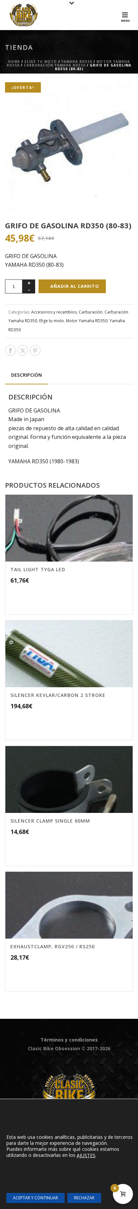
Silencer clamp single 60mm (50, 821)
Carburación (90, 312)
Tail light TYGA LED (37, 569)
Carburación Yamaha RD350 (54, 65)
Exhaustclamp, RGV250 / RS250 (52, 946)
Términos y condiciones (69, 1040)
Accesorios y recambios (54, 312)
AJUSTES (86, 1156)
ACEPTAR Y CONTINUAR (35, 1198)
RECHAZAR (84, 1198)
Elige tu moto (40, 61)
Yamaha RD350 (76, 61)
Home (14, 61)
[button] (119, 96)
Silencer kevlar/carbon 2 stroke (58, 695)
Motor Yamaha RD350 (87, 321)
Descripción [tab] (26, 375)
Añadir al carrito (74, 286)
